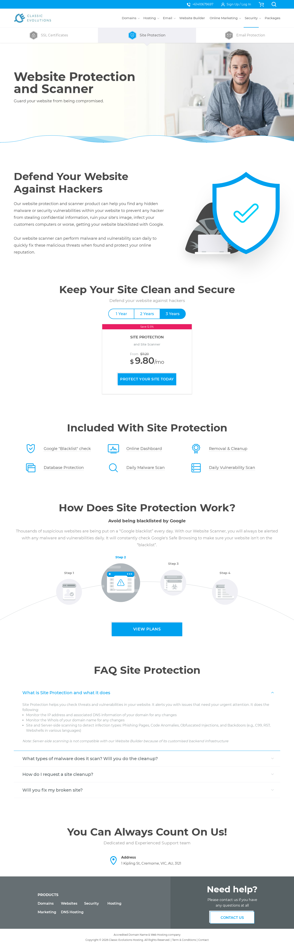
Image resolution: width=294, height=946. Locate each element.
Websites (69, 903)
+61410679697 (202, 4)
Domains (46, 903)
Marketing (47, 912)
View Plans (147, 629)
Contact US (232, 918)
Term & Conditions (184, 939)
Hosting (114, 903)
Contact (203, 939)
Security (91, 903)
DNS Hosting (72, 912)
